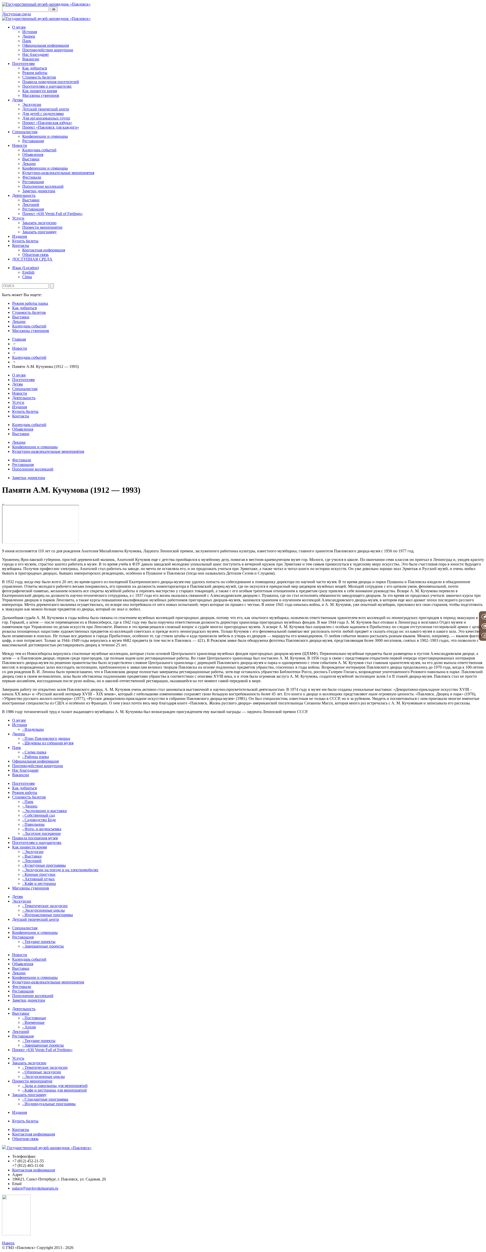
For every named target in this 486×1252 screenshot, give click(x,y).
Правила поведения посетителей (50, 82)
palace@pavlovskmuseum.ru (35, 1188)
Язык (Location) (25, 268)
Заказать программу (39, 232)
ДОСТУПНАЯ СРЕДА (32, 259)
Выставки (30, 159)
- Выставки (32, 856)
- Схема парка (34, 752)
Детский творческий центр (45, 109)
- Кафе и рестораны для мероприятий (54, 1090)
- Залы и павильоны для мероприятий (55, 1085)
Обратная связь (35, 254)
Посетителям (23, 63)
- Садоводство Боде (39, 820)
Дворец (28, 36)
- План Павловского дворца (46, 738)
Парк (26, 41)
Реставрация (33, 141)
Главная (19, 339)
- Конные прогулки (38, 874)
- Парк (27, 801)
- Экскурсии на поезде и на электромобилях (60, 870)
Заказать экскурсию (39, 223)
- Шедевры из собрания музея (47, 743)
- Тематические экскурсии (45, 906)
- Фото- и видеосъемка (41, 829)
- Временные (33, 1022)
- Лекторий (32, 861)
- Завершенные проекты (43, 946)
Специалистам (24, 132)
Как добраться (34, 68)
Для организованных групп (46, 118)
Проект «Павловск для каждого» (50, 127)
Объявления (32, 154)
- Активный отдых (38, 879)
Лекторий (30, 204)
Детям (17, 100)
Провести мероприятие (42, 227)
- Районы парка (35, 756)
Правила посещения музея (35, 838)
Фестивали (31, 177)
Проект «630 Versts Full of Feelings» (52, 213)
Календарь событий (39, 150)
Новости (19, 145)
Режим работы (34, 72)
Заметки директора (38, 191)
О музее (19, 27)
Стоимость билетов (39, 77)
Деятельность (23, 195)
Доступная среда (16, 14)
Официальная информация (45, 45)
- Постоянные (34, 1018)
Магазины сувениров (40, 95)
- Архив (29, 1027)
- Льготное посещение (41, 833)
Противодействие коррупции (47, 50)
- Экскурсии (33, 851)
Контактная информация (43, 250)
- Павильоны (33, 824)
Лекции (29, 163)
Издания (19, 236)
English (28, 272)
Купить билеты (25, 241)
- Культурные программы (44, 865)
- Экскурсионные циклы (43, 910)
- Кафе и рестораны (39, 883)
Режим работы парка (30, 303)
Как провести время (39, 91)
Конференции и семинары (45, 136)
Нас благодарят (35, 54)
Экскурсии (31, 104)
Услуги (18, 218)
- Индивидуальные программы (49, 1104)
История (29, 32)
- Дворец (29, 806)
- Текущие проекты (38, 941)
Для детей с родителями (43, 113)
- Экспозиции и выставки (44, 811)
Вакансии (30, 59)
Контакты (20, 245)
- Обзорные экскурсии (41, 1072)
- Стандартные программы (45, 1099)
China (27, 277)
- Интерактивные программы (47, 915)
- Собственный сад (38, 815)
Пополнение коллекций (43, 186)
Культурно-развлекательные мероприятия (58, 173)
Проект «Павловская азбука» (47, 123)
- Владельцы (33, 729)
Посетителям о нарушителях (47, 86)
